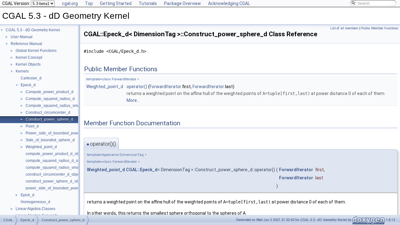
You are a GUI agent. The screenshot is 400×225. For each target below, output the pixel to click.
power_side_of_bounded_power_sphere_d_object (69, 188)
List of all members (344, 28)
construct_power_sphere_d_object (55, 181)
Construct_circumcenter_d (48, 112)
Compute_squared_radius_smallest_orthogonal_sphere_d (76, 105)
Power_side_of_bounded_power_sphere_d (63, 133)
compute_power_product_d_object (55, 154)
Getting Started (116, 3)
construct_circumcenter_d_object (54, 174)
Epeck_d (28, 85)
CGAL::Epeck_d (142, 169)
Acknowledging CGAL (229, 3)
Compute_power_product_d (49, 92)
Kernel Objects (28, 64)
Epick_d (27, 195)
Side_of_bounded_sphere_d (50, 140)
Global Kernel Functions (36, 50)
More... (133, 100)
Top (89, 3)
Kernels (22, 71)
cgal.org (70, 3)
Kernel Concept (29, 57)
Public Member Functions (379, 28)
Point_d (32, 126)
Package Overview (182, 3)
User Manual (21, 37)
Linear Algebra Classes (35, 209)
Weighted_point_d (41, 147)
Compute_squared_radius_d (50, 99)
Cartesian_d (31, 78)
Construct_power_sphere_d (49, 119)
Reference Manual (26, 44)
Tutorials (148, 3)
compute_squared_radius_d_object (56, 160)
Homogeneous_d (35, 202)
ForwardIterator (165, 86)
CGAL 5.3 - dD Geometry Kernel (33, 30)
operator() (137, 86)
